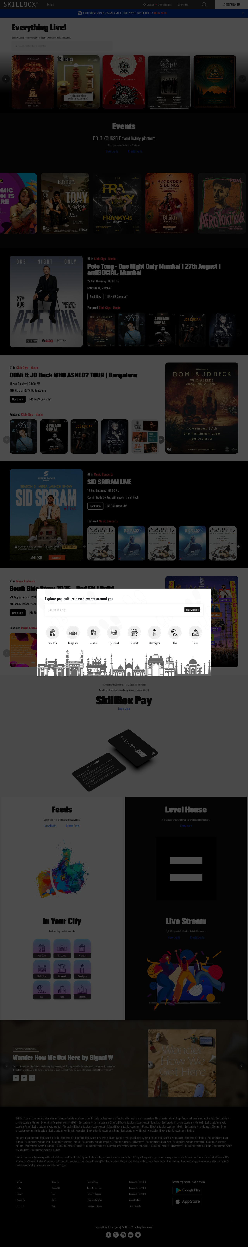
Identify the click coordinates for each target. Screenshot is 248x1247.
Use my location (192, 609)
